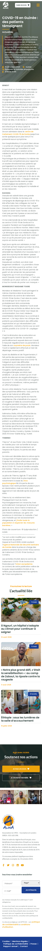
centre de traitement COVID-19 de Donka (17, 132)
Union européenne (24, 564)
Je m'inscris (31, 890)
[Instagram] (13, 865)
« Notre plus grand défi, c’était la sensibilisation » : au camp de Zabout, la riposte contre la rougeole (20, 674)
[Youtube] (22, 865)
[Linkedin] (17, 865)
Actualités (7, 32)
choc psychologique (15, 481)
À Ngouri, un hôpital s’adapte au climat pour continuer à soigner (20, 629)
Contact (24, 946)
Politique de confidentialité (15, 944)
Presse (33, 944)
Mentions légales (20, 941)
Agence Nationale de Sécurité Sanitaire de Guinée (20, 545)
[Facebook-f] (3, 865)
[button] (2, 798)
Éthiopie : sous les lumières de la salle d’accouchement (20, 719)
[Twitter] (8, 865)
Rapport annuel (10, 946)
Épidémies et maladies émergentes (19, 69)
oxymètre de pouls (22, 345)
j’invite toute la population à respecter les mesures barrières (18, 523)
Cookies (6, 941)
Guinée (28, 67)
